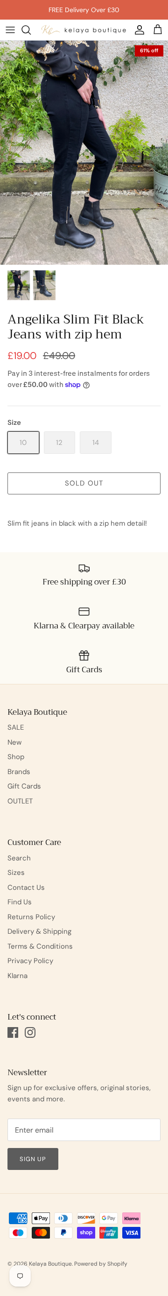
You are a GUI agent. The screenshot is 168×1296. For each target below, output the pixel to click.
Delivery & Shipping (39, 931)
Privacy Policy (30, 960)
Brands (18, 771)
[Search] (31, 30)
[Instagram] (30, 1032)
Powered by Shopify (100, 1264)
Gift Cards (24, 786)
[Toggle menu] (10, 30)
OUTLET (20, 801)
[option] (84, 153)
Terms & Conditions (40, 946)
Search (19, 858)
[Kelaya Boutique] (84, 30)
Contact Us (26, 887)
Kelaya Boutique (50, 1264)
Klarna (17, 975)
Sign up (33, 1159)
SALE (15, 727)
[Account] (137, 30)
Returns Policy (31, 917)
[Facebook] (12, 1032)
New (14, 742)
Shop (15, 756)
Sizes (16, 872)
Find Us (19, 902)
